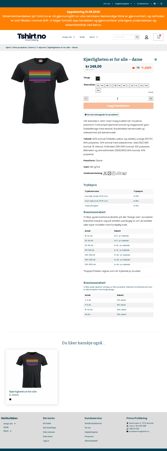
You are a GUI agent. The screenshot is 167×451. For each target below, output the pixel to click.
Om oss (106, 3)
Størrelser (89, 84)
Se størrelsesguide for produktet (102, 114)
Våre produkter (20, 47)
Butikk (82, 37)
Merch (92, 37)
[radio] (98, 79)
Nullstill (150, 92)
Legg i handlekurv (118, 105)
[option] (40, 91)
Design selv (67, 37)
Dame (32, 47)
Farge (87, 77)
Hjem (8, 47)
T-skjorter (41, 47)
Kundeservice (143, 3)
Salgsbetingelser (122, 3)
